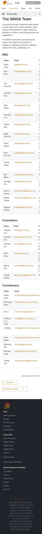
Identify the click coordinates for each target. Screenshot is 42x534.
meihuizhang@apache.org (25, 198)
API (30, 8)
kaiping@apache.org (22, 207)
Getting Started (9, 415)
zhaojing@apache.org (23, 115)
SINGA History (9, 442)
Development (8, 430)
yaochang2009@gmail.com (26, 361)
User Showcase (9, 438)
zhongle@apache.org (23, 181)
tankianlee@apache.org (24, 153)
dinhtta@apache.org (22, 71)
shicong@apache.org (22, 244)
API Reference (9, 423)
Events (6, 486)
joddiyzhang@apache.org (24, 275)
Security (6, 489)
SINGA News (8, 449)
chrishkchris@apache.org (24, 191)
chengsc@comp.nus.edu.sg (26, 302)
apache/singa (8, 457)
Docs (4, 8)
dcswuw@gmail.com (23, 344)
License (6, 475)
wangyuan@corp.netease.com (27, 337)
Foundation (7, 471)
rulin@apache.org (21, 253)
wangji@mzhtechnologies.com (27, 328)
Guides (6, 419)
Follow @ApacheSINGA (12, 462)
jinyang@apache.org (22, 93)
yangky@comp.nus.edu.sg (26, 351)
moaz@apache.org (22, 143)
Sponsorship (8, 478)
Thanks (6, 482)
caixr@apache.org (21, 230)
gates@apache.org (22, 105)
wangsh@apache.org (23, 162)
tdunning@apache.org (23, 83)
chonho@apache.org (22, 237)
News (23, 8)
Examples (7, 426)
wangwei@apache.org (23, 174)
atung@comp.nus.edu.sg (25, 318)
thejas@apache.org (22, 124)
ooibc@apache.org (22, 134)
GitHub (37, 8)
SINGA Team (8, 445)
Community (13, 8)
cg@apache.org (20, 64)
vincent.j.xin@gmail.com (25, 311)
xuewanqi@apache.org (23, 265)
